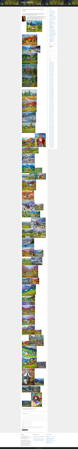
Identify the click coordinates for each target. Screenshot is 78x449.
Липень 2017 (51, 118)
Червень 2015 (51, 141)
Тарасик (47, 438)
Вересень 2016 (51, 127)
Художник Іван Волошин (36, 440)
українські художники (35, 408)
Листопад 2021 (51, 79)
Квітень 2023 (51, 74)
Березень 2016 (51, 133)
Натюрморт (50, 23)
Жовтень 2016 (51, 126)
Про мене (37, 5)
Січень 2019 (50, 103)
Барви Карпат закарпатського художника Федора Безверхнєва (29, 409)
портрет (52, 38)
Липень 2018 (51, 109)
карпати (28, 408)
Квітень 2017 (51, 121)
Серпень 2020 (51, 90)
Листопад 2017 (51, 114)
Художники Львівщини (51, 32)
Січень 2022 (50, 77)
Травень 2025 (51, 63)
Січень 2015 (50, 146)
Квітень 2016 (51, 132)
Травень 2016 (51, 131)
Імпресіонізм (53, 12)
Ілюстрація (53, 11)
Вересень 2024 (51, 66)
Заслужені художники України (52, 18)
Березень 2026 (51, 61)
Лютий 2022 (50, 76)
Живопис (25, 5)
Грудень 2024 (51, 64)
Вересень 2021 (51, 81)
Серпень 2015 (51, 139)
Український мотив (52, 28)
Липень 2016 (51, 129)
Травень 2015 (51, 142)
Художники (33, 5)
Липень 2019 (51, 100)
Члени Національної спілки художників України (52, 35)
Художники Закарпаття (52, 31)
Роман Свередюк (27, 2)
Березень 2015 (51, 144)
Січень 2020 (50, 96)
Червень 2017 (51, 119)
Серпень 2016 (51, 128)
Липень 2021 (51, 82)
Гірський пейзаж (24, 408)
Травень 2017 (51, 120)
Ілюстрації (50, 12)
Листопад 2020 (51, 88)
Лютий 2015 (50, 145)
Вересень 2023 (51, 70)
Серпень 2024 (51, 67)
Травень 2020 (51, 92)
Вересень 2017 (51, 116)
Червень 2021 (51, 83)
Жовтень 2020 (51, 89)
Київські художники (52, 19)
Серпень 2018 (51, 108)
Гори (26, 408)
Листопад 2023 (51, 69)
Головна (22, 5)
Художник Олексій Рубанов (36, 436)
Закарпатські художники (52, 16)
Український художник (51, 29)
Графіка (54, 13)
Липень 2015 (51, 140)
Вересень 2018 (51, 107)
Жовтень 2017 (51, 115)
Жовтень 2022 (51, 75)
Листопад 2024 (51, 65)
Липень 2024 (51, 68)
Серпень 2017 (51, 117)
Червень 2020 (51, 91)
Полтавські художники (54, 24)
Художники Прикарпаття (54, 33)
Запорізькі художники (53, 17)
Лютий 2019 (50, 102)
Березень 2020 (51, 94)
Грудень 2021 (51, 78)
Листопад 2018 (51, 105)
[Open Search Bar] (56, 6)
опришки (50, 38)
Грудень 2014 (51, 147)
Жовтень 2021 (51, 80)
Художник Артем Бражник (36, 439)
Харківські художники (52, 30)
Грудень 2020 (51, 87)
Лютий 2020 (50, 95)
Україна (29, 5)
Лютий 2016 (50, 134)
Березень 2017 (51, 122)
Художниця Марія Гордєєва (36, 438)
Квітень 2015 (51, 143)
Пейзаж (32, 408)
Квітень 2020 (51, 93)
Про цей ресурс (41, 5)
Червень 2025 (51, 62)
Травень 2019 (51, 101)
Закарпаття (50, 17)
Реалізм (50, 25)
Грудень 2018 (51, 104)
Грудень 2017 (51, 113)
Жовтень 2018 (51, 106)
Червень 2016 (51, 130)
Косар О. (30, 408)
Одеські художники (54, 23)
